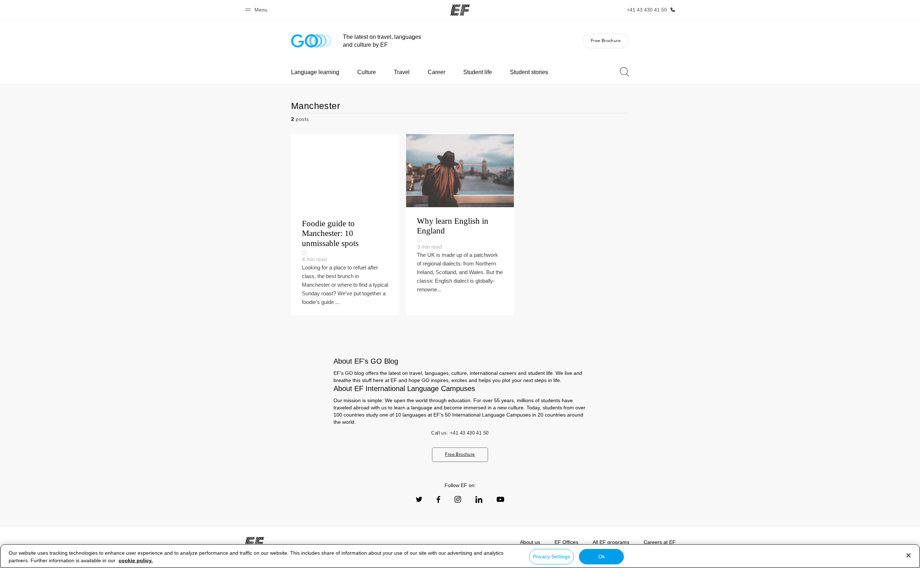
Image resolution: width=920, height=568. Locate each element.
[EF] (460, 10)
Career (436, 72)
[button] (257, 10)
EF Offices (566, 542)
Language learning (315, 72)
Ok (601, 556)
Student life (477, 72)
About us (530, 542)
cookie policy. (136, 560)
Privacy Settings (551, 556)
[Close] (908, 555)
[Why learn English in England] (460, 224)
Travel (402, 72)
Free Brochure (606, 40)
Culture (366, 72)
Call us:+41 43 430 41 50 (459, 433)
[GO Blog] (311, 41)
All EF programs (611, 542)
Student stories (529, 72)
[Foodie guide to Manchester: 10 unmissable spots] (345, 224)
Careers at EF (660, 542)
